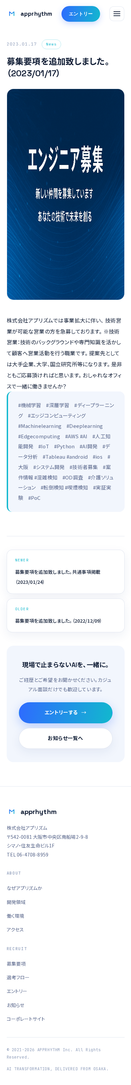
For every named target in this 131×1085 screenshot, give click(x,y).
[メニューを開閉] (117, 13)
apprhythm (29, 14)
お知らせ (16, 1005)
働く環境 (16, 915)
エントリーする (61, 712)
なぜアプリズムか (24, 888)
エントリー (81, 14)
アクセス (15, 929)
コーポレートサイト (26, 1018)
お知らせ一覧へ (65, 738)
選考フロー (18, 977)
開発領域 (16, 902)
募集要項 (16, 963)
